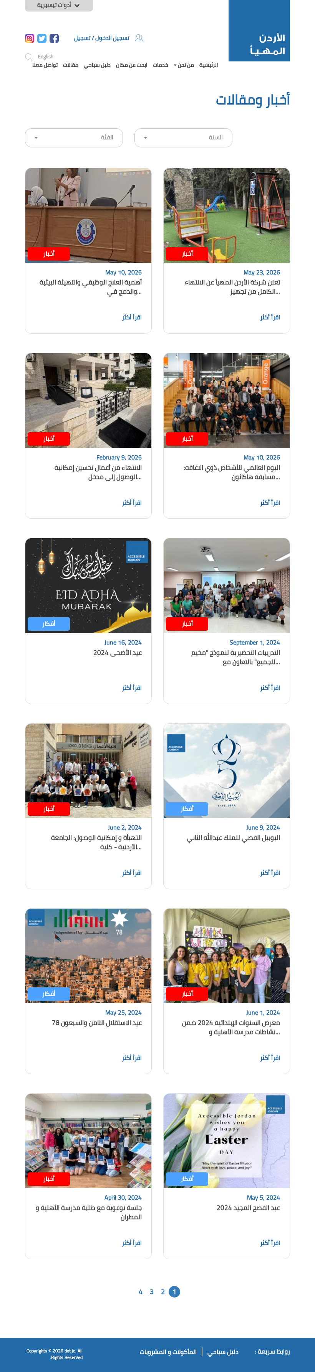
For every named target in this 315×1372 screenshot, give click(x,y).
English (45, 56)
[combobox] (74, 137)
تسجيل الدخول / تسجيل (101, 38)
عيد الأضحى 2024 (117, 652)
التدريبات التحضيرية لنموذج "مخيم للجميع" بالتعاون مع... (235, 657)
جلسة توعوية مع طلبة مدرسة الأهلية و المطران (89, 1212)
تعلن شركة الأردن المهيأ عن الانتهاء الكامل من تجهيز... (232, 287)
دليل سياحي (97, 65)
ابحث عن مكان (132, 65)
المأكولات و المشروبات (168, 1351)
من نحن (185, 65)
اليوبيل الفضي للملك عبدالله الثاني (233, 837)
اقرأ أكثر (270, 317)
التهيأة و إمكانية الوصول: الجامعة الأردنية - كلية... (96, 842)
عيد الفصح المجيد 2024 (248, 1208)
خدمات (160, 65)
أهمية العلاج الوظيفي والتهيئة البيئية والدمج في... (91, 287)
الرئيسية (208, 65)
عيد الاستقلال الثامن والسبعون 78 (97, 1023)
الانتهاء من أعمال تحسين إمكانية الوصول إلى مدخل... (98, 472)
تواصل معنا (45, 65)
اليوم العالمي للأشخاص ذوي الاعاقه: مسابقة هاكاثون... (232, 472)
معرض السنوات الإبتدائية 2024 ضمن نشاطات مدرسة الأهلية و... (231, 1027)
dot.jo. (70, 1350)
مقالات (70, 65)
